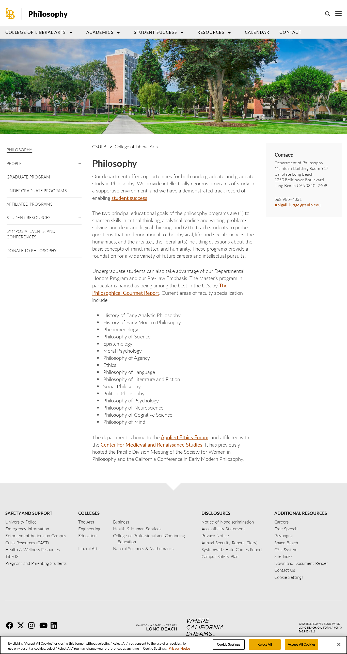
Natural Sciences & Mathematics (143, 548)
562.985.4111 (306, 631)
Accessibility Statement (223, 529)
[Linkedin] (56, 625)
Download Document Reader (301, 563)
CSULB (99, 146)
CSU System (285, 549)
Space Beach (286, 543)
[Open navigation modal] (336, 13)
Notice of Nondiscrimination (227, 522)
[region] (173, 645)
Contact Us (284, 570)
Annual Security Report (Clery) (229, 543)
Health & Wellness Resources (32, 549)
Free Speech (285, 529)
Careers (281, 522)
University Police (21, 522)
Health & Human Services (137, 529)
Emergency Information (27, 529)
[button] (80, 162)
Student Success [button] (155, 32)
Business (121, 522)
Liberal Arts (88, 548)
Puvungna (283, 535)
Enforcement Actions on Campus (35, 535)
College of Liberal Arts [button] (35, 32)
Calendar (257, 32)
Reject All (265, 644)
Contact (290, 32)
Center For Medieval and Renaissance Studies (151, 444)
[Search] (325, 14)
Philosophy (19, 150)
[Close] (338, 644)
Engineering (89, 529)
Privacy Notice (179, 648)
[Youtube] (44, 625)
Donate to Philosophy (32, 250)
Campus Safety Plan (220, 556)
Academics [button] (100, 32)
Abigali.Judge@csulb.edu (298, 205)
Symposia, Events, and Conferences (31, 234)
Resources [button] (210, 32)
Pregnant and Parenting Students (36, 563)
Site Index (283, 556)
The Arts (86, 522)
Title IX (12, 556)
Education (87, 535)
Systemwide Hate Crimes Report (231, 549)
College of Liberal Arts (136, 146)
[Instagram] (33, 625)
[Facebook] (11, 625)
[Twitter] (22, 625)
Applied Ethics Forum (184, 437)
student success (129, 197)
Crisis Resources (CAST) (27, 543)
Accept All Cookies (302, 644)
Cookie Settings (228, 644)
